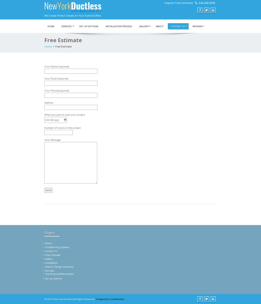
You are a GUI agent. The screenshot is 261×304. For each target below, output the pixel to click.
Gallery (144, 26)
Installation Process (118, 26)
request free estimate (178, 3)
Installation (51, 263)
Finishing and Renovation (59, 274)
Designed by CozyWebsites (110, 299)
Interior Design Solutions (59, 266)
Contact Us (178, 26)
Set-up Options (88, 26)
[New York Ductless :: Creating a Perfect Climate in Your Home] (86, 6)
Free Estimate (52, 255)
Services (66, 26)
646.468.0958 (207, 3)
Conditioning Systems (57, 247)
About (160, 26)
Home (50, 26)
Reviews (197, 26)
